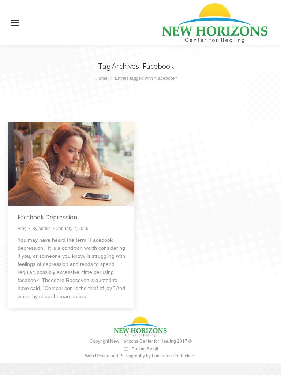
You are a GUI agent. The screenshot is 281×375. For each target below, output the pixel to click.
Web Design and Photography (115, 356)
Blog (22, 228)
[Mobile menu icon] (15, 22)
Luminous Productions (174, 356)
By (41, 228)
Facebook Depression (47, 217)
